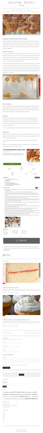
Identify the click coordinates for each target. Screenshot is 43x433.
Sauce (4, 419)
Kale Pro (20, 431)
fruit (13, 396)
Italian (29, 396)
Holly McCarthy (7, 254)
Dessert (4, 292)
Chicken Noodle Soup (6, 407)
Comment (4, 357)
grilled (15, 396)
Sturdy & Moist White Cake (10, 287)
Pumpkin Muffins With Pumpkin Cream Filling (16, 319)
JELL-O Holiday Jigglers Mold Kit (11, 183)
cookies (10, 396)
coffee (8, 396)
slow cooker (18, 398)
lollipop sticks (8, 180)
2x (37, 177)
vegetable (27, 398)
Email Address (5, 345)
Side (3, 421)
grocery (18, 396)
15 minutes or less (7, 392)
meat (31, 396)
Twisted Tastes (21, 2)
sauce (7, 398)
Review (4, 418)
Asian (19, 394)
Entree (4, 415)
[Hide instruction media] (39, 188)
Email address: (5, 382)
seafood (10, 398)
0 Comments (21, 28)
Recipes (6, 292)
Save (4, 34)
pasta (33, 396)
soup (21, 398)
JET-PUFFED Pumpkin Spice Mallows (13, 184)
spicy (23, 398)
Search (21, 374)
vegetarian (34, 398)
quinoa (37, 396)
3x (38, 177)
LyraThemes (25, 431)
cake (31, 394)
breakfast (28, 394)
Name (4, 341)
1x (35, 177)
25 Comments (16, 292)
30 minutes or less (19, 392)
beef (22, 394)
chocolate (5, 396)
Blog (3, 412)
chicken (34, 394)
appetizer (15, 394)
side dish (14, 398)
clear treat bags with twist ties (11, 179)
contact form (6, 249)
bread (24, 394)
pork (35, 396)
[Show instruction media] (36, 188)
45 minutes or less (30, 392)
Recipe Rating (5, 354)
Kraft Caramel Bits (10, 185)
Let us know (21, 241)
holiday (26, 396)
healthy (22, 396)
